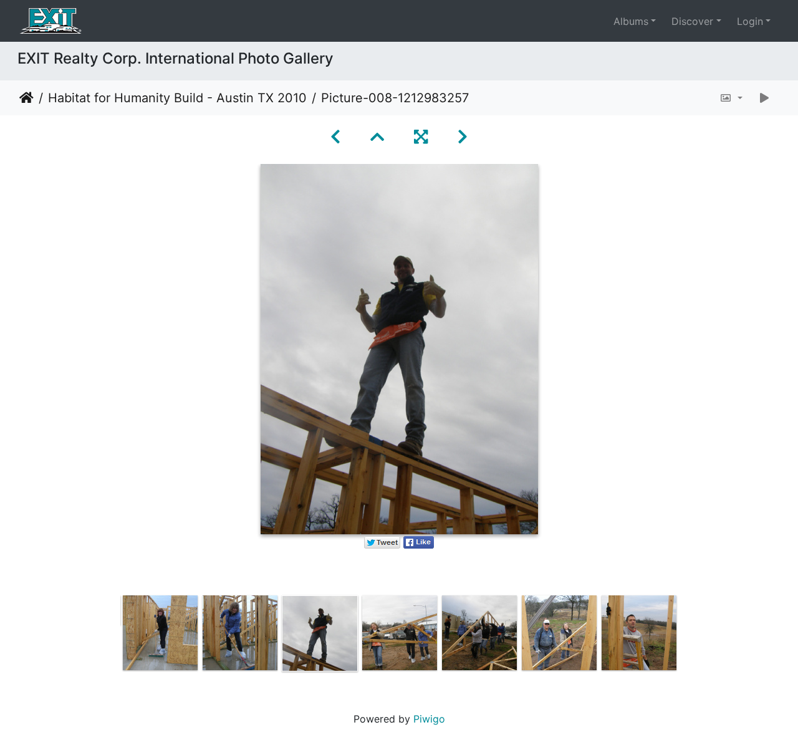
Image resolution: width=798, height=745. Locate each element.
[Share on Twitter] (382, 542)
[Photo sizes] (731, 97)
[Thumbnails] (377, 137)
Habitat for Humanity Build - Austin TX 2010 (177, 97)
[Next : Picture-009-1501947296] (463, 137)
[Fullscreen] (421, 137)
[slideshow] (764, 97)
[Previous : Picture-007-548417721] (335, 137)
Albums (630, 21)
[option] (160, 632)
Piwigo (429, 719)
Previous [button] (111, 636)
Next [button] (687, 636)
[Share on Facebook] (418, 542)
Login (750, 21)
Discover (692, 21)
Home (26, 98)
